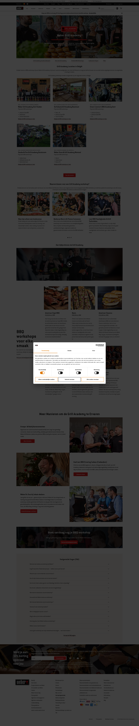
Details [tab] (70, 350)
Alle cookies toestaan (93, 379)
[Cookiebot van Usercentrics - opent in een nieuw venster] (97, 345)
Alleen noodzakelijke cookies (46, 379)
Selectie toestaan (69, 379)
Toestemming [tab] (45, 350)
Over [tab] (93, 350)
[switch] (60, 372)
